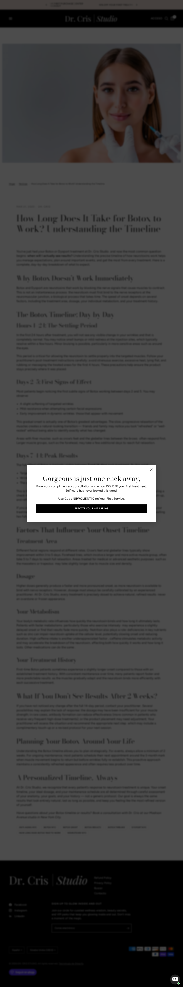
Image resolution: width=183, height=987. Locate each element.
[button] (91, 508)
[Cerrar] (151, 469)
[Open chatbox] (175, 980)
